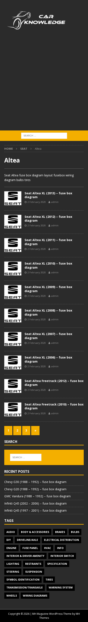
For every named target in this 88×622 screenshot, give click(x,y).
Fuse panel (30, 548)
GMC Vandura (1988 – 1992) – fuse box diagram (37, 496)
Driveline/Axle (27, 540)
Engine (11, 548)
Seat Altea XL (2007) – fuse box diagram (48, 336)
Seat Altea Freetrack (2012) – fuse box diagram (54, 383)
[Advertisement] (44, 84)
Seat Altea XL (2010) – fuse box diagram (48, 265)
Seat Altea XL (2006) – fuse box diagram (48, 359)
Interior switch (62, 556)
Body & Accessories (35, 532)
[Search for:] (44, 135)
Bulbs (75, 532)
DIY (8, 540)
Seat (23, 149)
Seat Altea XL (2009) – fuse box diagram (48, 289)
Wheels (11, 595)
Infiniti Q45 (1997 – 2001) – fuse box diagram (35, 510)
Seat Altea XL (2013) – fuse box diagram (48, 195)
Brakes (60, 532)
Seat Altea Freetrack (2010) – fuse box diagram (54, 406)
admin (55, 201)
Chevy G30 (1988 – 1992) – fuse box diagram (35, 482)
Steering (12, 572)
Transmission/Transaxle (24, 587)
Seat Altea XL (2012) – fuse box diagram (48, 218)
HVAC (47, 548)
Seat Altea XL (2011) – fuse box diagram (48, 242)
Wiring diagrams (35, 595)
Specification (57, 564)
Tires (49, 579)
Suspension (33, 572)
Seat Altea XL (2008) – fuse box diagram (48, 312)
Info (60, 548)
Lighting (12, 564)
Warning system (61, 587)
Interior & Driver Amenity (25, 556)
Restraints (33, 564)
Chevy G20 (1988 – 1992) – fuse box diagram (35, 489)
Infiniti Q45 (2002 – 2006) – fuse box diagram (35, 503)
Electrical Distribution (61, 540)
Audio (10, 532)
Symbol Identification (23, 579)
